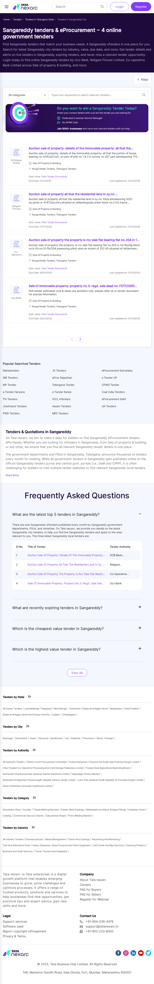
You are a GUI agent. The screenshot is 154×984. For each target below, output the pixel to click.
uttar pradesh (131, 708)
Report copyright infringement (24, 931)
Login (120, 6)
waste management (55, 839)
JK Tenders (59, 370)
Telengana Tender (63, 384)
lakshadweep (31, 708)
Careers (85, 885)
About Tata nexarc (93, 880)
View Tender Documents (54, 176)
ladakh (56, 714)
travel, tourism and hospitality (51, 851)
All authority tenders (14, 761)
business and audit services (18, 851)
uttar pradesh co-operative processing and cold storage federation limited (43, 768)
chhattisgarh (69, 714)
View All (77, 673)
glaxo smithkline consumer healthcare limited (27, 786)
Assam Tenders (61, 406)
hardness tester (136, 809)
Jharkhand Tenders (15, 406)
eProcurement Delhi (114, 399)
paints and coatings (79, 839)
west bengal (60, 708)
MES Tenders (60, 413)
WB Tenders (10, 377)
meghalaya (116, 708)
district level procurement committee (47, 761)
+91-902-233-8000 (99, 931)
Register (141, 6)
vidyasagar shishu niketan (86, 774)
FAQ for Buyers (90, 889)
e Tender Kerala (61, 391)
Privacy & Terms (14, 936)
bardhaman (57, 738)
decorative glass (12, 809)
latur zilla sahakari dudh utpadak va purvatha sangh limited (110, 780)
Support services (15, 921)
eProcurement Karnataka (117, 370)
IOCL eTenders (61, 399)
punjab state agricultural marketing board (108, 768)
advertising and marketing (106, 839)
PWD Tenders (11, 413)
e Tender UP (109, 377)
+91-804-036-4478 (99, 921)
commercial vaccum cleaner (28, 815)
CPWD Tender (110, 384)
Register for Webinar (94, 899)
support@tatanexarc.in (102, 926)
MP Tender (9, 384)
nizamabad (21, 738)
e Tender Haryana (14, 391)
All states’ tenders (12, 708)
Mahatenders (11, 370)
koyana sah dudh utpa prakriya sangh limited (114, 761)
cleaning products (135, 845)
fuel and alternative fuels (16, 845)
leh (67, 738)
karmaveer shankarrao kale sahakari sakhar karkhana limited (36, 774)
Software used (13, 926)
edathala (75, 738)
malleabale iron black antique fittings (106, 809)
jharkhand (74, 708)
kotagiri (109, 738)
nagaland (47, 708)
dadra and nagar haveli (95, 708)
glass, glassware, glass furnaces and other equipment (61, 845)
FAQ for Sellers (90, 894)
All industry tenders (13, 839)
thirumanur (89, 738)
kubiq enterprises (78, 761)
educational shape (56, 815)
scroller (27, 809)
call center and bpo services (108, 845)
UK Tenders (109, 406)
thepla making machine (46, 809)
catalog (7, 815)
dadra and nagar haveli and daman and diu (26, 714)
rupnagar (8, 738)
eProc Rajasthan (62, 377)
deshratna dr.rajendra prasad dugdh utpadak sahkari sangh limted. (39, 780)
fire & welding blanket (79, 815)
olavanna (43, 738)
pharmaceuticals (34, 839)
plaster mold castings (72, 809)
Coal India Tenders (113, 391)
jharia (32, 738)
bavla (100, 738)
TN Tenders (10, 399)
